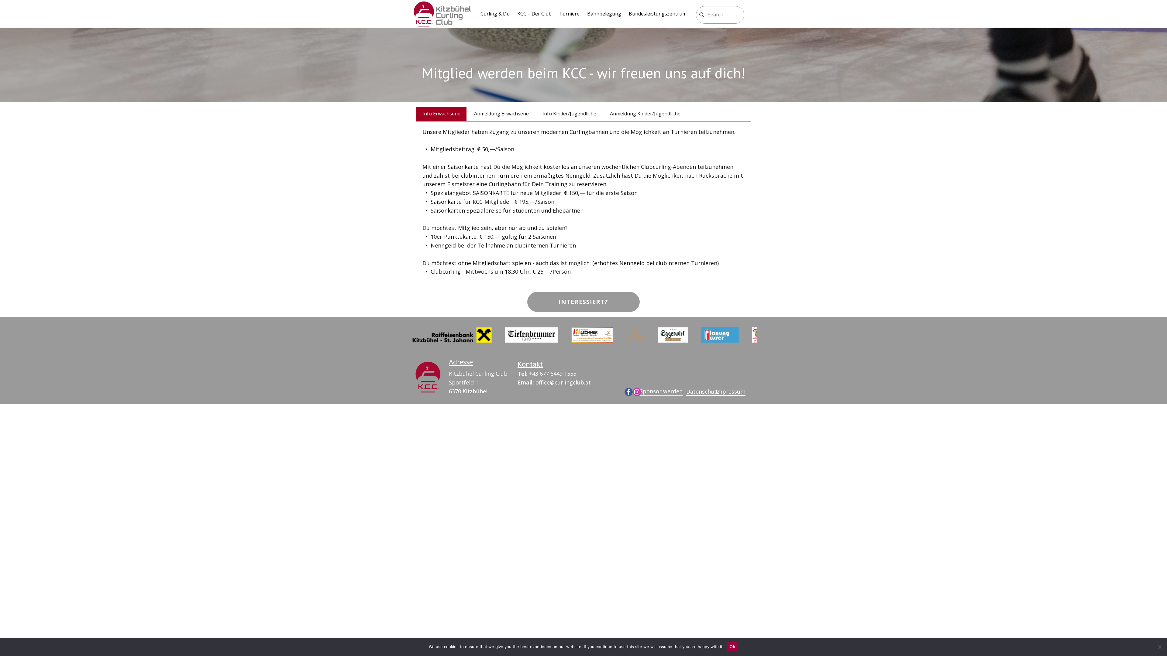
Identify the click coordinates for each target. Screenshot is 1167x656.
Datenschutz (702, 391)
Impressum (730, 391)
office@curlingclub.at (554, 382)
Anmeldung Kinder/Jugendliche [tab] (645, 113)
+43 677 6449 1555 (547, 373)
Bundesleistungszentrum (658, 13)
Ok (732, 646)
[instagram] (637, 392)
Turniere (569, 13)
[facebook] (629, 392)
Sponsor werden (661, 391)
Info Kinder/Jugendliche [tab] (569, 113)
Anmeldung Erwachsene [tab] (501, 113)
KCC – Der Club (534, 13)
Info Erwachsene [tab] (441, 113)
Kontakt (530, 364)
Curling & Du (495, 13)
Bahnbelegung (604, 13)
